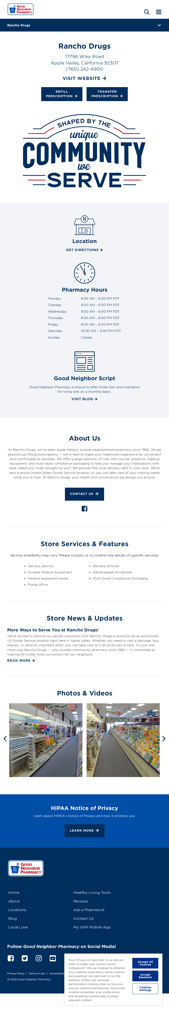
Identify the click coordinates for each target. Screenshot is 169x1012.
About (14, 901)
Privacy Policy (16, 973)
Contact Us (81, 494)
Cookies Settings (145, 989)
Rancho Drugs (18, 25)
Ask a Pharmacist (88, 909)
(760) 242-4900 (84, 68)
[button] (146, 12)
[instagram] (38, 958)
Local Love (18, 927)
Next (164, 738)
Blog (12, 918)
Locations (17, 909)
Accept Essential (145, 976)
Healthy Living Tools (92, 892)
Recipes (80, 901)
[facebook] (84, 509)
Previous (5, 738)
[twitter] (24, 958)
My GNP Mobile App (92, 927)
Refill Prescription (59, 94)
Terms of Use (37, 973)
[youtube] (52, 958)
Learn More (82, 830)
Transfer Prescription (104, 94)
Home (13, 892)
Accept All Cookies (145, 963)
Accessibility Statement (63, 973)
